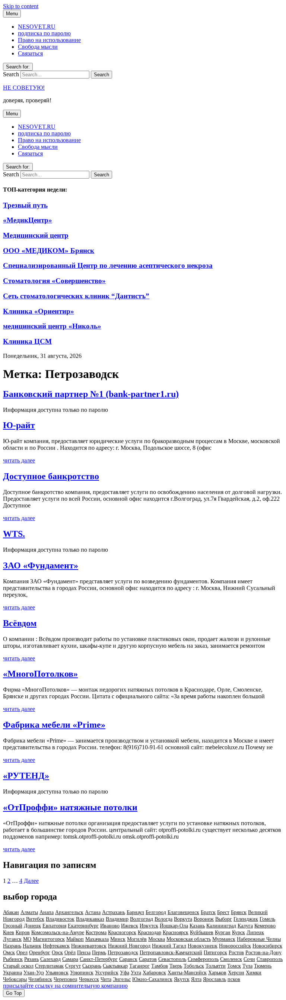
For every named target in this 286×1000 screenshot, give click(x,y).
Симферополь (203, 959)
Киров (23, 932)
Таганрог (139, 966)
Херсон (236, 972)
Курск (238, 932)
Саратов (148, 959)
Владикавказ (90, 919)
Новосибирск (267, 946)
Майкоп (75, 939)
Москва (156, 939)
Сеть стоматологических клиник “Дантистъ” (76, 296)
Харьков (217, 972)
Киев (8, 932)
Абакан (11, 912)
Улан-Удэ (33, 972)
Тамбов (159, 966)
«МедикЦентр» (27, 220)
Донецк (32, 926)
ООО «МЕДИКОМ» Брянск (48, 250)
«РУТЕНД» (26, 776)
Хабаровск (154, 972)
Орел (22, 952)
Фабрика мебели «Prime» (54, 725)
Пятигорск (215, 952)
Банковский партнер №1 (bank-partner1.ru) (91, 394)
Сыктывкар (115, 966)
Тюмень (262, 966)
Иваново (110, 926)
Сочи (249, 959)
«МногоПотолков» (40, 674)
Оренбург (39, 952)
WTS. (14, 534)
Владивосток (60, 919)
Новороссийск (235, 946)
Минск (117, 939)
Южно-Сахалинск (152, 979)
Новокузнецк (202, 946)
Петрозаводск (123, 952)
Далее (31, 881)
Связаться (30, 53)
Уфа (124, 972)
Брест (223, 912)
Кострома (96, 932)
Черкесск (89, 979)
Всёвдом (19, 623)
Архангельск (69, 912)
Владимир (117, 919)
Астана (93, 912)
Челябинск (40, 979)
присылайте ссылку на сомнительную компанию (65, 986)
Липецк (255, 932)
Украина (12, 972)
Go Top (14, 993)
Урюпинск (81, 972)
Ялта (196, 979)
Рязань (31, 959)
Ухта (136, 972)
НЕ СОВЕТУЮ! (24, 87)
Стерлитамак (49, 966)
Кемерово (265, 926)
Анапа (46, 912)
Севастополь (172, 959)
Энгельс (122, 979)
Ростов (236, 952)
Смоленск (231, 959)
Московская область (188, 939)
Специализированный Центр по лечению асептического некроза (108, 265)
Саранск (128, 959)
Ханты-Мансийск (187, 972)
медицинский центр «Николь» (52, 326)
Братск (208, 912)
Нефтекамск (56, 946)
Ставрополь (270, 959)
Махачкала (97, 939)
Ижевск (129, 926)
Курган (223, 932)
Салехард (50, 959)
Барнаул (135, 912)
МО (27, 939)
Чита (106, 979)
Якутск (182, 979)
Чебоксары (15, 979)
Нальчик (32, 946)
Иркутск (149, 926)
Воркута (183, 919)
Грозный (12, 926)
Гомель (267, 919)
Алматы (29, 912)
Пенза (83, 952)
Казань (197, 926)
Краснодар (149, 932)
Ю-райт (19, 425)
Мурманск (223, 939)
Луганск (12, 939)
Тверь (175, 966)
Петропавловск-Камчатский (171, 952)
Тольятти (216, 966)
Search (11, 74)
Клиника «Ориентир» (38, 311)
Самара (70, 959)
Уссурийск (106, 972)
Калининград (221, 926)
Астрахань (113, 912)
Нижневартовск (89, 946)
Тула (247, 966)
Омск (9, 952)
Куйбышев (201, 932)
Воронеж (204, 919)
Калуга (245, 926)
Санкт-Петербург (99, 959)
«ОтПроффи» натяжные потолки (70, 807)
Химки (253, 972)
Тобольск (194, 966)
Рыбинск (13, 959)
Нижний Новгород (129, 946)
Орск (57, 952)
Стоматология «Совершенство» (54, 281)
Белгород (156, 912)
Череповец (65, 979)
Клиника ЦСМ (27, 341)
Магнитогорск (49, 939)
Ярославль (214, 979)
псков (234, 979)
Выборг (223, 919)
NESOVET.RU (36, 26)
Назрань (12, 946)
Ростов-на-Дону (263, 952)
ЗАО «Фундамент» (40, 565)
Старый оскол (18, 966)
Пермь (99, 952)
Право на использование (49, 40)
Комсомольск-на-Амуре (57, 932)
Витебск (35, 919)
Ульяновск (57, 972)
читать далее (19, 460)
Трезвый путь (25, 205)
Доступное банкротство (51, 476)
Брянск (239, 912)
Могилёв (137, 939)
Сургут (73, 966)
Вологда (163, 919)
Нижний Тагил (169, 946)
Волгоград (141, 919)
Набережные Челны (259, 939)
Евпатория (54, 926)
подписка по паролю (44, 33)
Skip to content (20, 6)
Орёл (70, 952)
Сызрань (91, 966)
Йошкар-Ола (174, 926)
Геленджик (245, 919)
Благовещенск (183, 912)
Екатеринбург (83, 926)
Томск (234, 966)
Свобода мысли (38, 47)
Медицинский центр (36, 235)
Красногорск (122, 932)
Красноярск (175, 932)
